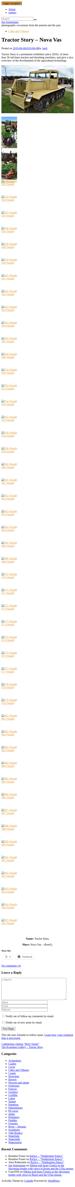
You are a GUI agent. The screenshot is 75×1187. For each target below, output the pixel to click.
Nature (12, 1101)
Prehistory (14, 1117)
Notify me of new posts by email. (24, 1022)
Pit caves (13, 1110)
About (11, 9)
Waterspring (15, 1142)
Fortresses (13, 1085)
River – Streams (17, 1126)
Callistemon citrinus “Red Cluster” (20, 1044)
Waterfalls (13, 1136)
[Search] (35, 19)
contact (12, 12)
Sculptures (14, 1129)
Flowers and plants (18, 1082)
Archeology (14, 1060)
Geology (13, 1092)
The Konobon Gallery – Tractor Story (22, 1047)
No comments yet (11, 965)
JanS (44, 48)
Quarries (13, 1123)
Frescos (12, 1088)
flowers (12, 1079)
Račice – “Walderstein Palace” (46, 1156)
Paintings (13, 1104)
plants (11, 1114)
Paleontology (15, 1107)
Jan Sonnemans (9, 22)
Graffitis (12, 1095)
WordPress (54, 1180)
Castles (12, 1063)
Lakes (11, 1098)
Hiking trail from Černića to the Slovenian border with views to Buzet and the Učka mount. (41, 1167)
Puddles (12, 1120)
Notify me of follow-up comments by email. (30, 1016)
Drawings (13, 1076)
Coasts (12, 1073)
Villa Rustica (15, 1132)
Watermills (14, 1139)
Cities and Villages (18, 31)
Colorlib (28, 1180)
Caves (11, 1066)
